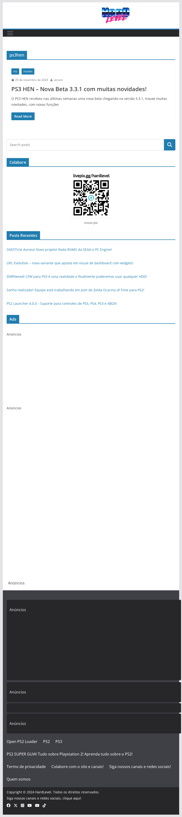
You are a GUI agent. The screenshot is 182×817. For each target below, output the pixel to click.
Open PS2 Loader (22, 741)
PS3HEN (27, 71)
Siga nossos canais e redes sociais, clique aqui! (44, 798)
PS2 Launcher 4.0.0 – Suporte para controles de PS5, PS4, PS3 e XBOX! (62, 303)
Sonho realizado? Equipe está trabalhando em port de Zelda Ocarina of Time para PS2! (75, 290)
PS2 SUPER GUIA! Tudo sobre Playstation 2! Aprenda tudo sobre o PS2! (69, 754)
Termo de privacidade (26, 766)
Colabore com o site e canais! (77, 766)
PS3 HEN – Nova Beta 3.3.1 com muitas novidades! (78, 89)
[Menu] (10, 33)
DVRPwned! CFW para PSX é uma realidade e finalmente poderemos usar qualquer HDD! (77, 276)
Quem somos (19, 779)
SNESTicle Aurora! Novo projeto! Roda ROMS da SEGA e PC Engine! (59, 249)
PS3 (15, 71)
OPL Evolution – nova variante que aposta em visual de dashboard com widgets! (70, 263)
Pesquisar (169, 144)
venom (58, 80)
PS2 (46, 741)
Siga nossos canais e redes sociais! (140, 766)
